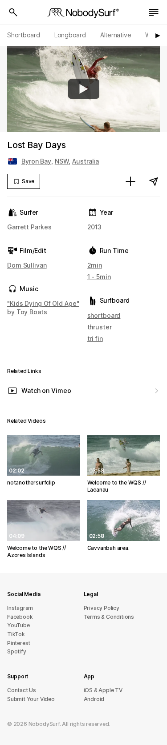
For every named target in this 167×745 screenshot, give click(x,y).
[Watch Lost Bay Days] (83, 89)
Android (94, 699)
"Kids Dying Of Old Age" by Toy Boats (43, 307)
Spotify (16, 651)
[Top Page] (83, 12)
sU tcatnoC (21, 690)
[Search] (13, 12)
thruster (99, 327)
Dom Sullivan (27, 265)
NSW (62, 161)
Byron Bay (36, 161)
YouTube (18, 625)
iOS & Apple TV (103, 690)
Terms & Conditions (109, 616)
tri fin (95, 338)
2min (94, 265)
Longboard (70, 35)
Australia (85, 161)
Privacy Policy (101, 608)
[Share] (153, 181)
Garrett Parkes (29, 227)
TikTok (16, 634)
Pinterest (18, 643)
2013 (94, 227)
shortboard (104, 315)
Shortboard (23, 35)
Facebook (20, 616)
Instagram (20, 608)
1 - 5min (99, 276)
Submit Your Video (31, 699)
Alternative (115, 35)
